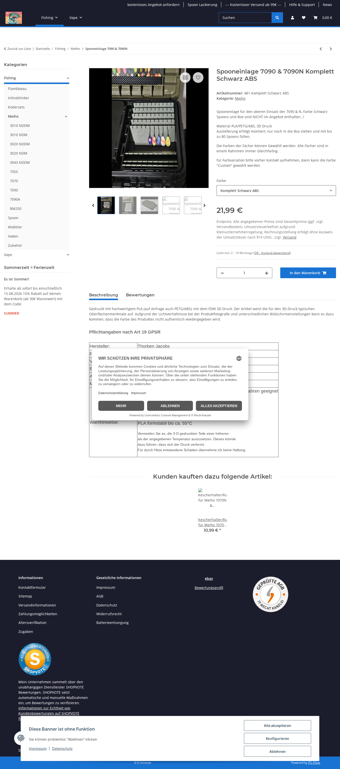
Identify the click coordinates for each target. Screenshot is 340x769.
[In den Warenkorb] (93, 65)
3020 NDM (18, 153)
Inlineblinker (18, 97)
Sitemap (25, 596)
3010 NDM (18, 134)
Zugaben (25, 631)
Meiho (240, 98)
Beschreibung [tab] (103, 295)
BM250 (15, 208)
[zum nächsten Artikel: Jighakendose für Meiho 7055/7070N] (331, 48)
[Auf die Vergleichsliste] (185, 77)
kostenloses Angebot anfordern (153, 4)
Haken (13, 236)
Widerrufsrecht (109, 613)
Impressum (38, 748)
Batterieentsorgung (112, 622)
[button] (292, 17)
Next (204, 205)
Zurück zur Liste (19, 48)
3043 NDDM (20, 162)
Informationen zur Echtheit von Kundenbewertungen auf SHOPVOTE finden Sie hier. (48, 713)
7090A (15, 199)
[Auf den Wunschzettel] (198, 77)
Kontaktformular (32, 587)
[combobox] (276, 190)
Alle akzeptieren (277, 725)
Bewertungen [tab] (140, 295)
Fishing (10, 78)
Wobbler (15, 227)
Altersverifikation (32, 622)
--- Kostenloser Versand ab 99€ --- (253, 4)
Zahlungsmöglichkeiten (37, 613)
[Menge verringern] (222, 273)
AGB (99, 596)
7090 (14, 190)
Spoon (13, 217)
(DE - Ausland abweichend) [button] (272, 253)
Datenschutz (62, 748)
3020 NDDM (20, 144)
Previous (93, 205)
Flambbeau (17, 88)
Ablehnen (277, 751)
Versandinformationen (37, 605)
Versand (289, 237)
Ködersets (16, 107)
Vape (8, 254)
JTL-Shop (314, 763)
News (327, 4)
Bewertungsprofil (209, 587)
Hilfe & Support (302, 4)
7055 (14, 171)
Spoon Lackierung (202, 4)
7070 (14, 180)
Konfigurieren (277, 738)
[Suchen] (277, 17)
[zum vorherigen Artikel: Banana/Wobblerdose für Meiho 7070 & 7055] (321, 48)
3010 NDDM (20, 125)
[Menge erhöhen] (266, 273)
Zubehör (15, 245)
